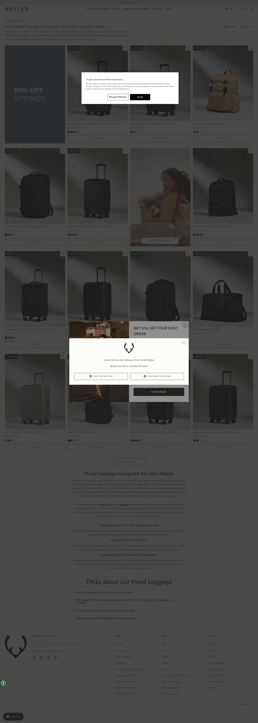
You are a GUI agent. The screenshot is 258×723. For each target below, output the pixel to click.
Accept (140, 97)
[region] (130, 88)
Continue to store (159, 376)
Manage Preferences (118, 97)
